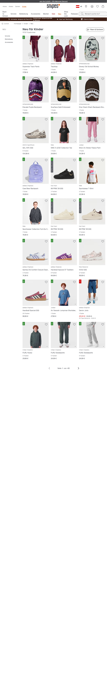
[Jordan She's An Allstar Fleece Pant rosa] (92, 130)
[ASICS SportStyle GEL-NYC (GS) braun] (36, 130)
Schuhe (7, 36)
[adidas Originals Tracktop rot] (64, 49)
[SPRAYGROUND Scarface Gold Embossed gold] (64, 89)
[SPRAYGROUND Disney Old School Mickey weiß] (92, 49)
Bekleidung (9, 39)
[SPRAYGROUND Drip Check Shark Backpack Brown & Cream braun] (92, 89)
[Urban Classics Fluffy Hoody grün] (36, 335)
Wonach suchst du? (92, 14)
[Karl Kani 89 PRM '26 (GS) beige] (64, 211)
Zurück (6, 24)
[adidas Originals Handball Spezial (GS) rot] (36, 293)
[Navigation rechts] (78, 368)
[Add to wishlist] (46, 38)
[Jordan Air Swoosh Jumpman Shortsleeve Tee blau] (64, 293)
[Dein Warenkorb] (103, 6)
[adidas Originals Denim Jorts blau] (92, 293)
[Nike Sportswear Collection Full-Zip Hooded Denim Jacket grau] (36, 211)
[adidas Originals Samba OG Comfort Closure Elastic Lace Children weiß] (36, 252)
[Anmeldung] (92, 6)
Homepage (17, 24)
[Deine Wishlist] (97, 6)
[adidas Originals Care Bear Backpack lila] (36, 171)
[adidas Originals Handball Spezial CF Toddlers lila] (64, 252)
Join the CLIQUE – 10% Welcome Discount (53, 1)
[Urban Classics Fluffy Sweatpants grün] (64, 335)
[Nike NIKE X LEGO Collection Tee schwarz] (64, 130)
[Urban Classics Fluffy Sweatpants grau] (92, 335)
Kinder (26, 24)
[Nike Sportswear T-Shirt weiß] (92, 171)
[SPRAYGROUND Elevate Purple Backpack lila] (36, 89)
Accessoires (9, 42)
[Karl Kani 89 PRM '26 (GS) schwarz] (64, 171)
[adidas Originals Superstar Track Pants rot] (36, 49)
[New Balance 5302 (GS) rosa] (92, 252)
